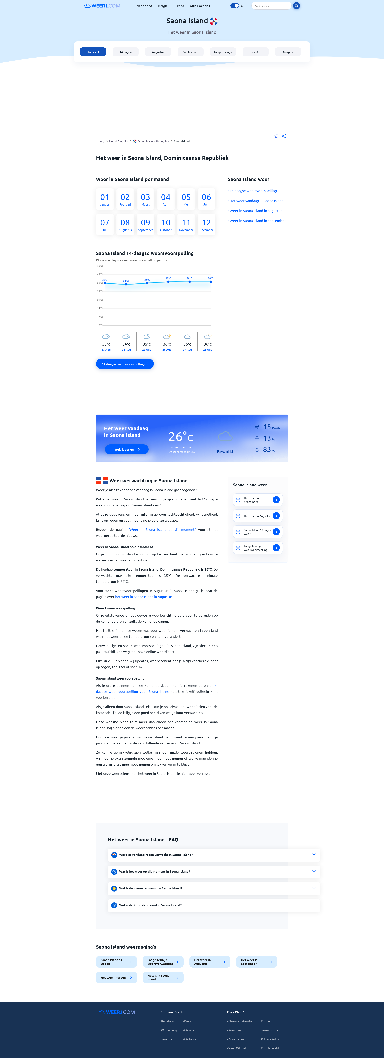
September (190, 52)
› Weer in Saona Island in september (257, 220)
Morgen (288, 52)
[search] (296, 5)
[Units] (234, 5)
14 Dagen (126, 52)
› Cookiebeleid (269, 1048)
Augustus (158, 52)
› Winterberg (168, 1030)
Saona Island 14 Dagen (112, 962)
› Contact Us (268, 1021)
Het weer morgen (113, 977)
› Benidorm (167, 1021)
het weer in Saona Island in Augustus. (144, 596)
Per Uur (256, 52)
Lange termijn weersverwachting (161, 962)
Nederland (144, 5)
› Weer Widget (236, 1048)
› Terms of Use (269, 1030)
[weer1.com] (102, 5)
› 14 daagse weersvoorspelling (252, 190)
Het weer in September (249, 962)
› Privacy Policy (269, 1039)
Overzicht (93, 52)
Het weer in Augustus (202, 962)
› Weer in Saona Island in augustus (255, 210)
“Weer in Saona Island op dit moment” (162, 529)
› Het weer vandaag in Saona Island (256, 200)
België (163, 5)
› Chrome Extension (240, 1021)
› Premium (234, 1030)
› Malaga (188, 1030)
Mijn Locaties (200, 5)
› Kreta (187, 1021)
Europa (179, 5)
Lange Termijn (223, 52)
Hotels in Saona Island (158, 977)
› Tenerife (166, 1039)
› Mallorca (189, 1039)
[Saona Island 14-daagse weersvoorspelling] (157, 298)
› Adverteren (235, 1039)
